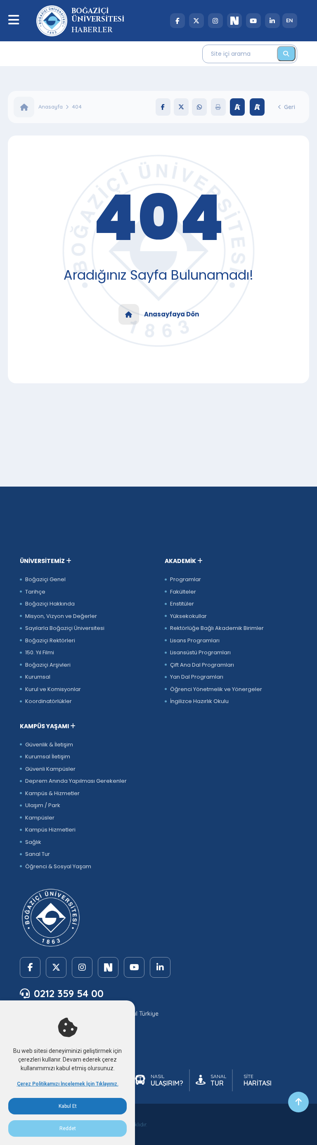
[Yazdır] (218, 107)
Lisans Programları (195, 640)
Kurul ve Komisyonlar (53, 689)
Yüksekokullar (188, 616)
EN (289, 20)
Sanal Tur (37, 854)
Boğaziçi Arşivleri (48, 665)
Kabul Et (68, 1106)
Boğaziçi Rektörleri (50, 640)
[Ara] (286, 53)
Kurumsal (37, 677)
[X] (196, 20)
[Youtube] (253, 20)
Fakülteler (183, 592)
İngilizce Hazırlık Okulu (199, 701)
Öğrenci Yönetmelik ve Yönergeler (216, 689)
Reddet (67, 1128)
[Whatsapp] (199, 107)
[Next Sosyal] (234, 20)
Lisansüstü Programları (200, 652)
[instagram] (215, 20)
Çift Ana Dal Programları (202, 665)
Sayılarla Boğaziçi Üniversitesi (64, 628)
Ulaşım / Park (42, 805)
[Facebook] (177, 20)
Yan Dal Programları (196, 677)
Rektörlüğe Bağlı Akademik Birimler (217, 628)
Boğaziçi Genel (45, 579)
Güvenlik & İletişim (49, 744)
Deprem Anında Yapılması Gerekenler (76, 781)
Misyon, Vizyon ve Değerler (61, 616)
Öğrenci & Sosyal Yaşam (58, 866)
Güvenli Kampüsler (50, 769)
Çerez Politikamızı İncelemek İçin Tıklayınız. (67, 1084)
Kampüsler (39, 818)
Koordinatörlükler (48, 701)
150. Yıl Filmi (39, 652)
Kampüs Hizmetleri (50, 830)
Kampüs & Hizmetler (52, 793)
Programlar (185, 579)
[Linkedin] (272, 20)
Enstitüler (182, 604)
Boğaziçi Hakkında (50, 604)
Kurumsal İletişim (47, 756)
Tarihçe (35, 592)
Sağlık (33, 842)
